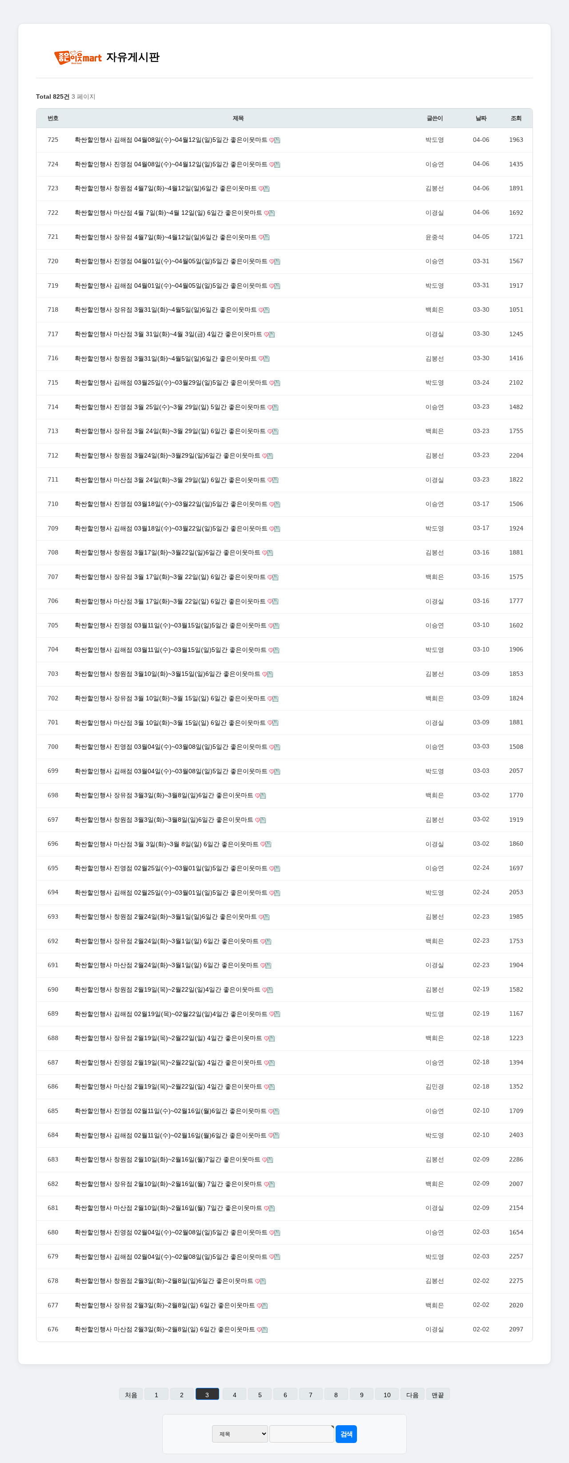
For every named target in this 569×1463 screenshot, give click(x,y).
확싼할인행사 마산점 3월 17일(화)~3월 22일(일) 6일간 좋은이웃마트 (171, 601)
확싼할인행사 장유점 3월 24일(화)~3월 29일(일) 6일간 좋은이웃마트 (171, 430)
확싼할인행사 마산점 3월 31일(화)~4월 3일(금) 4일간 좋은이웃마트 (169, 334)
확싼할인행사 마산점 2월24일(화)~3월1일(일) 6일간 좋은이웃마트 (167, 965)
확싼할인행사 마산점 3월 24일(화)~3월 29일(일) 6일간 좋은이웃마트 (171, 479)
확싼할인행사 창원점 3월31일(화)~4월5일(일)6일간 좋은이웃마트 (167, 358)
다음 (412, 1395)
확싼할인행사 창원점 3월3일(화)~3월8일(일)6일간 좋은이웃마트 (165, 819)
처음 (131, 1395)
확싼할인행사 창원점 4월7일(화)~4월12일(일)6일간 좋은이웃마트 (167, 188)
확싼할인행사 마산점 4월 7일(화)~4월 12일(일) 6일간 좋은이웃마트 (169, 212)
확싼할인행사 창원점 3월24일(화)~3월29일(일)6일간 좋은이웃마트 (168, 455)
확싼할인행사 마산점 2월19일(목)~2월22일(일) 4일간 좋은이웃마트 (169, 1086)
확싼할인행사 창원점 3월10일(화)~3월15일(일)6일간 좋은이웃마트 (168, 673)
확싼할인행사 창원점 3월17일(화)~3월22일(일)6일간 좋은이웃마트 (168, 552)
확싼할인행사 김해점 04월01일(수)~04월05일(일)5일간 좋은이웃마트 (172, 285)
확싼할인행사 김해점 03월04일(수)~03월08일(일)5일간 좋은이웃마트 (172, 771)
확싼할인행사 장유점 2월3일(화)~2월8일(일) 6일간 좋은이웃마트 (166, 1305)
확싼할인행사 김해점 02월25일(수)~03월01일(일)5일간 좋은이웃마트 (172, 892)
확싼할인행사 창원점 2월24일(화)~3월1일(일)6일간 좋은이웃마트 (167, 916)
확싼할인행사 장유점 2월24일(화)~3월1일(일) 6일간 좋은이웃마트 (167, 941)
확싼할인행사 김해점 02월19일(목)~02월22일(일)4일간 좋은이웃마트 (172, 1013)
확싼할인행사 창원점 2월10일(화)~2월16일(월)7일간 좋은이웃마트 (168, 1159)
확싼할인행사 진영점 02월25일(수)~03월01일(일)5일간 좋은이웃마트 (172, 868)
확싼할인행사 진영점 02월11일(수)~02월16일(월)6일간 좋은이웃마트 (171, 1110)
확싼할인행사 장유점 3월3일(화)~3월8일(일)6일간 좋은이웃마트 (165, 795)
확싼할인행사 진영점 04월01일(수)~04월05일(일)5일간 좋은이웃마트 (172, 261)
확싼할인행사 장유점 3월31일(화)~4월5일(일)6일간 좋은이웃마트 (167, 309)
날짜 (481, 118)
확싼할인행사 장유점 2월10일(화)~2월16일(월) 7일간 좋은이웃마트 (169, 1183)
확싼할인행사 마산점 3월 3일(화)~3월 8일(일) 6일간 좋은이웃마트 (167, 844)
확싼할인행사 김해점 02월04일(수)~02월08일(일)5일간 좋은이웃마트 (172, 1256)
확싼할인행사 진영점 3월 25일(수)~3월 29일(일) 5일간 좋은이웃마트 (171, 406)
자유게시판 (131, 57)
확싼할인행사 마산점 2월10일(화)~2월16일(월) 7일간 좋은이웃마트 (169, 1207)
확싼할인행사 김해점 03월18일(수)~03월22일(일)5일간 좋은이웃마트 (172, 528)
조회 (516, 118)
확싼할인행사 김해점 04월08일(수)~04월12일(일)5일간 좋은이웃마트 (172, 139)
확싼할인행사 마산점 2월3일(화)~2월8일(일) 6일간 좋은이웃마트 (166, 1329)
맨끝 (438, 1395)
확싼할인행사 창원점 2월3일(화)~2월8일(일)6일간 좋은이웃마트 (165, 1280)
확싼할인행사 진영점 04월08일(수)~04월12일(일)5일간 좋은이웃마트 (172, 164)
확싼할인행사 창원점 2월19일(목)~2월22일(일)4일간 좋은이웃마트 (168, 989)
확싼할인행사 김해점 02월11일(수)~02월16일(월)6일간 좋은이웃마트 (171, 1135)
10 (387, 1395)
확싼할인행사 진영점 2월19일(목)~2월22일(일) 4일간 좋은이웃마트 (169, 1062)
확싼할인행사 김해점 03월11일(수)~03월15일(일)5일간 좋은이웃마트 (171, 649)
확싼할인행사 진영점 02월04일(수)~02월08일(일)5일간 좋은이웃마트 (172, 1232)
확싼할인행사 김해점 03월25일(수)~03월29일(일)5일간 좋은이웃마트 (172, 382)
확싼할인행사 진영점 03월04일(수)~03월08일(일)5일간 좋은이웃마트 (172, 746)
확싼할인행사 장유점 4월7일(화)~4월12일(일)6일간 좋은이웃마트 (167, 237)
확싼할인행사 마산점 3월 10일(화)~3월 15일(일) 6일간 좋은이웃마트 (171, 722)
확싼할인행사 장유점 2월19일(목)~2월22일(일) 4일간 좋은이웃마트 (169, 1037)
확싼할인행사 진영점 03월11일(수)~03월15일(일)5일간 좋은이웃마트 (171, 625)
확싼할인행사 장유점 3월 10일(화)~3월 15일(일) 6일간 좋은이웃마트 (171, 698)
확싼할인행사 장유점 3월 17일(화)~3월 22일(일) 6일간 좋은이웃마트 (171, 576)
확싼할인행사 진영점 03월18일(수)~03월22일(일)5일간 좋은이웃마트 (172, 503)
